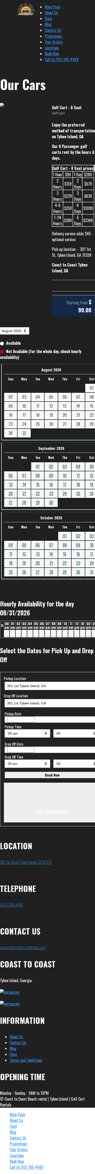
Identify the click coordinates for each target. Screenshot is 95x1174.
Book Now (52, 54)
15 (37, 484)
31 (24, 433)
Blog (48, 24)
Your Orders (54, 42)
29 (38, 502)
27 (10, 502)
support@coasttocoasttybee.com (23, 947)
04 (78, 466)
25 (78, 493)
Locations (52, 48)
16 (51, 484)
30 (51, 502)
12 (24, 554)
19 (24, 563)
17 (64, 484)
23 (51, 493)
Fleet (48, 18)
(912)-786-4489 (11, 905)
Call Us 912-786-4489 (61, 59)
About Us (51, 13)
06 (11, 475)
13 (10, 484)
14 (24, 484)
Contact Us (53, 30)
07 (24, 475)
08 (38, 475)
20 (11, 493)
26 (24, 572)
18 (78, 484)
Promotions (53, 36)
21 (24, 493)
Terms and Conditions (26, 1060)
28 (24, 502)
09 (51, 475)
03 (65, 466)
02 (51, 466)
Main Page (52, 7)
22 (38, 493)
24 (65, 493)
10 (64, 475)
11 (78, 475)
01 (37, 466)
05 (24, 545)
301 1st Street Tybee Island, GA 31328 (25, 862)
